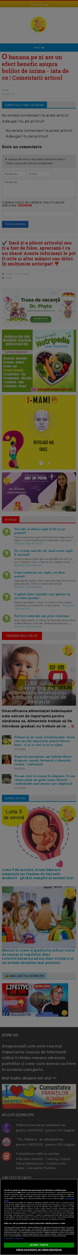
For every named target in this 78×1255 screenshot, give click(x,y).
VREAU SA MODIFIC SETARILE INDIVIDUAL (39, 1249)
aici (27, 1213)
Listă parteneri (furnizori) (14, 1238)
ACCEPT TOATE (39, 1245)
